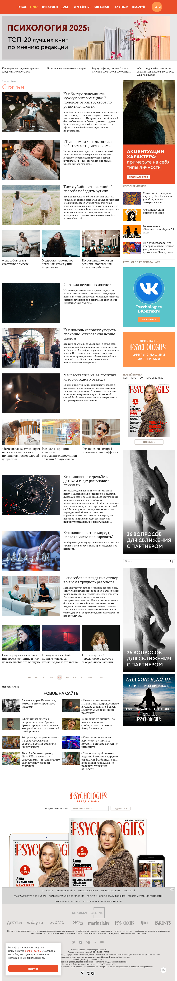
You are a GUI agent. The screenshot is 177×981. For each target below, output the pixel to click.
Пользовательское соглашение (66, 896)
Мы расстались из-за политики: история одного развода (91, 377)
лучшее (22, 6)
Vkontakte (88, 942)
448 (29, 677)
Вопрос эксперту (110, 891)
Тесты (157, 6)
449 (36, 677)
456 (90, 677)
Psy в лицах (121, 6)
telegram (80, 942)
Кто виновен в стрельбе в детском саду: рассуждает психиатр (86, 480)
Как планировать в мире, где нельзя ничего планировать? (88, 535)
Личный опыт (82, 6)
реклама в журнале (88, 891)
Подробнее (149, 442)
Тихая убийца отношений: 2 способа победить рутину (88, 189)
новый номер (132, 374)
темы (64, 6)
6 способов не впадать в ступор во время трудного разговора (90, 580)
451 (52, 677)
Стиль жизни (102, 6)
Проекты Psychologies (67, 901)
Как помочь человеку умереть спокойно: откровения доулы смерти (89, 334)
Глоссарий (138, 6)
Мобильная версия (111, 901)
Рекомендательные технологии (145, 896)
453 (67, 677)
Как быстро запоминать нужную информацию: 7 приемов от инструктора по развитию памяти (87, 100)
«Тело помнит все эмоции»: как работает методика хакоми (91, 143)
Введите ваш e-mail (82, 808)
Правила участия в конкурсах (30, 896)
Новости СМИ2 (10, 686)
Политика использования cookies (106, 896)
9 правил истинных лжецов (87, 285)
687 (101, 677)
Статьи (34, 6)
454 (74, 677)
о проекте (47, 891)
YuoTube (102, 942)
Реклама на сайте (65, 891)
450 (44, 677)
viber (73, 942)
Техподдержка (91, 901)
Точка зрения (50, 6)
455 (82, 677)
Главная (5, 81)
